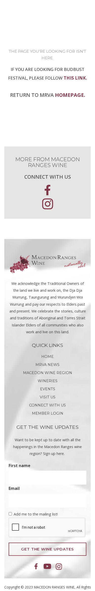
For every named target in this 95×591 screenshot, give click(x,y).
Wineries (48, 381)
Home (47, 356)
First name (19, 465)
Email (14, 488)
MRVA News (47, 364)
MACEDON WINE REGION (47, 373)
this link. (75, 78)
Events (47, 389)
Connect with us (47, 405)
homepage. (70, 94)
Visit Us (47, 397)
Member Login (47, 413)
